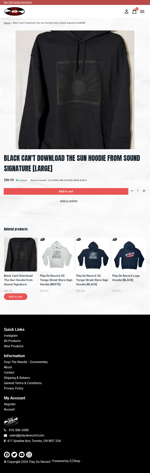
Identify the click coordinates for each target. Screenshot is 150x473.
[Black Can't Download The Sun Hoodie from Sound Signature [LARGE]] (21, 254)
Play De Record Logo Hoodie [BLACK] (126, 278)
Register (10, 404)
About (8, 367)
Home (7, 23)
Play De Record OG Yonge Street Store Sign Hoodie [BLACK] (92, 280)
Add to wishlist (69, 200)
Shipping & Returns (17, 378)
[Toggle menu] (142, 11)
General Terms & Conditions (23, 383)
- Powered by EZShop (65, 461)
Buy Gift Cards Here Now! (18, 2)
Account (9, 409)
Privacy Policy (13, 388)
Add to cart (66, 191)
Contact (9, 372)
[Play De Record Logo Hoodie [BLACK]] (129, 254)
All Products (12, 341)
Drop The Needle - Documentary (26, 362)
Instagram (11, 335)
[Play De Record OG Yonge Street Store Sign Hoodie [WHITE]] (57, 254)
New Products (13, 346)
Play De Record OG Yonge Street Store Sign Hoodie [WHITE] (56, 280)
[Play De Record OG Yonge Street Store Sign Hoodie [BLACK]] (93, 254)
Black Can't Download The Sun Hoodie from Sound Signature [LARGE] (18, 280)
